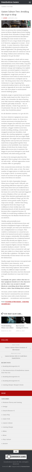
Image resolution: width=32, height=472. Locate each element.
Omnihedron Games (10, 2)
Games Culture (7, 6)
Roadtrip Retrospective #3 (11, 366)
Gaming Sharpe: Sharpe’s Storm (13, 385)
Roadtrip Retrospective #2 (11, 376)
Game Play (6, 415)
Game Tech (6, 419)
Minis (5, 431)
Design (5, 406)
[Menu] (30, 2)
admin (5, 18)
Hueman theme (25, 466)
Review (5, 443)
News (4, 435)
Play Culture (7, 439)
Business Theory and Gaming (12, 402)
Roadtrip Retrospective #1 (11, 381)
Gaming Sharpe (8, 427)
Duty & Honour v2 (9, 410)
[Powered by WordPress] (9, 466)
